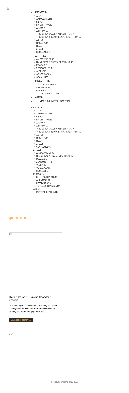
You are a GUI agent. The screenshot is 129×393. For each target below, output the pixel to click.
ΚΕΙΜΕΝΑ (41, 12)
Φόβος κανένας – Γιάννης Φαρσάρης (30, 297)
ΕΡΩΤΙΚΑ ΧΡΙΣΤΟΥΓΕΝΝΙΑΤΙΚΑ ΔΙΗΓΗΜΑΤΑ (60, 37)
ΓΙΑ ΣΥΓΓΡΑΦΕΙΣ (44, 25)
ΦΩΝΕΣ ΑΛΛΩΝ (43, 74)
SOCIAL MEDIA (43, 147)
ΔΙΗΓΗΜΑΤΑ (42, 31)
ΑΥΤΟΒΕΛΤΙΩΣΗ (44, 19)
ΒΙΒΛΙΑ (39, 22)
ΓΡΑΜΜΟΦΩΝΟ (43, 90)
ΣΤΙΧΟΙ (39, 49)
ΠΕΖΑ (39, 46)
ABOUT (40, 97)
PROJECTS (42, 80)
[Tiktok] (82, 368)
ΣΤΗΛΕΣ (40, 55)
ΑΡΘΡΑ (39, 16)
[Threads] (64, 368)
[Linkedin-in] (91, 368)
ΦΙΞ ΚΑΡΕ (41, 71)
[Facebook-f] (73, 368)
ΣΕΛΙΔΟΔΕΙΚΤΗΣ (44, 68)
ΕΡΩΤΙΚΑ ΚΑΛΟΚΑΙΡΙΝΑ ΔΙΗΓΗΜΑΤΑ (56, 34)
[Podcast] (56, 368)
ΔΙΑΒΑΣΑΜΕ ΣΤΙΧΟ (45, 59)
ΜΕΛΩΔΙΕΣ (41, 65)
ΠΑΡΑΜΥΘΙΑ (42, 43)
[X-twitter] (100, 368)
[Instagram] (29, 368)
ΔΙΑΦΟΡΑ (40, 28)
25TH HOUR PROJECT (47, 84)
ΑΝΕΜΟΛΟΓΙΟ (43, 87)
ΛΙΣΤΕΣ (39, 40)
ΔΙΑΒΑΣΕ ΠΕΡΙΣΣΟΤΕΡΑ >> (21, 319)
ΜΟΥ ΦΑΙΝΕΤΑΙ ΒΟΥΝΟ (53, 101)
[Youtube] (38, 368)
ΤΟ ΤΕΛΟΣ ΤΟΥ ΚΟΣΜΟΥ (48, 93)
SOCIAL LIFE (42, 171)
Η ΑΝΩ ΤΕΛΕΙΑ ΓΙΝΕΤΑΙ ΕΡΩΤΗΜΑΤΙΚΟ (54, 62)
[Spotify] (47, 368)
